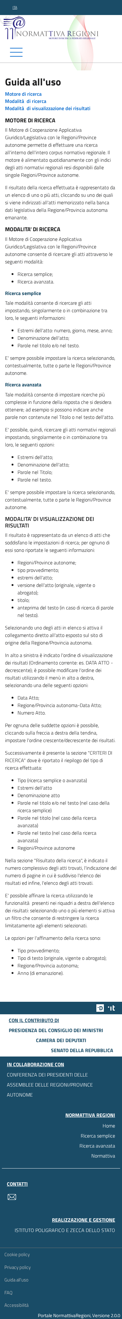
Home (109, 1125)
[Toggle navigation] (61, 52)
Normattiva (103, 1155)
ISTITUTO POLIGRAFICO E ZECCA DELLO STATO (65, 1230)
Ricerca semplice (98, 1135)
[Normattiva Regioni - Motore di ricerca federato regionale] (62, 28)
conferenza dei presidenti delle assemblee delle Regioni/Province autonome (50, 1084)
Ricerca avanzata (97, 1145)
